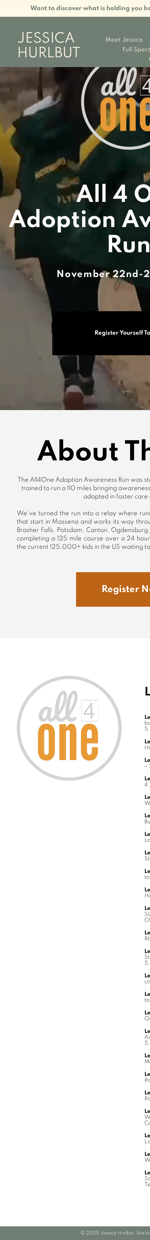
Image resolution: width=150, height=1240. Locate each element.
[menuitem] (124, 40)
